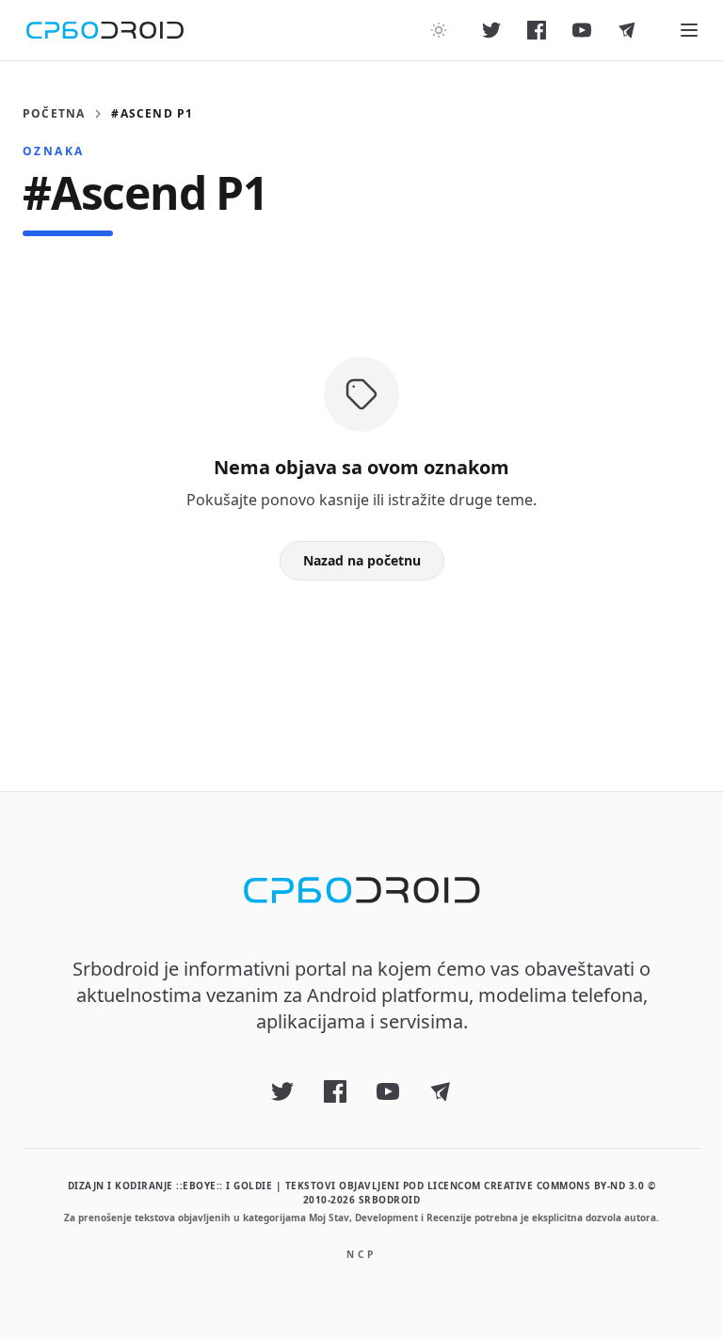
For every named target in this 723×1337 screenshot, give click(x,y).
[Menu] (689, 30)
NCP (361, 1254)
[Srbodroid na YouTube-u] (581, 30)
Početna (54, 113)
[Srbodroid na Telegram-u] (627, 30)
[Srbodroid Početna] (105, 30)
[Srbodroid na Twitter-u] (491, 30)
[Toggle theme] (439, 30)
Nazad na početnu (362, 560)
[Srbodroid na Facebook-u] (536, 30)
